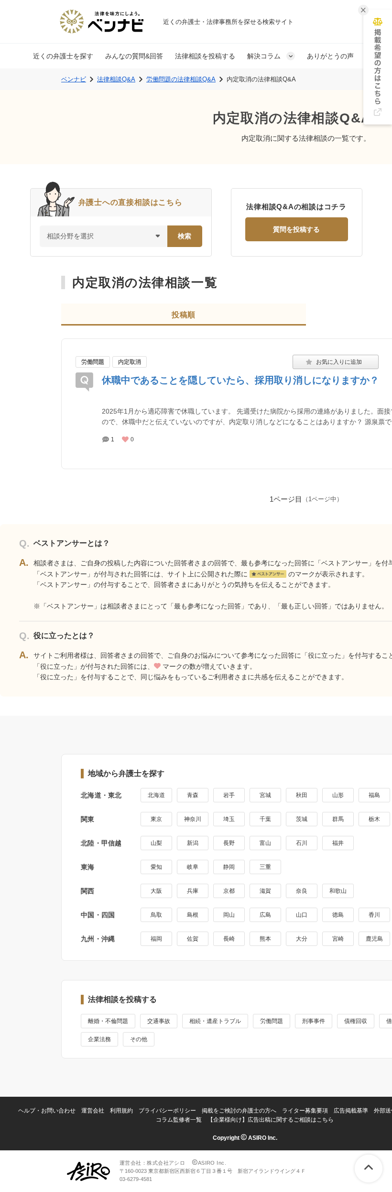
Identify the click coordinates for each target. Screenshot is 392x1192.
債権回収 (355, 1021)
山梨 (156, 843)
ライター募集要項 (305, 1110)
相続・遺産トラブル (215, 1021)
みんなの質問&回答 (134, 56)
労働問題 (92, 362)
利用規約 (121, 1110)
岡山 (229, 914)
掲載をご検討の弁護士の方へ (239, 1110)
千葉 (265, 819)
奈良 (301, 891)
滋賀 (265, 891)
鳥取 (156, 914)
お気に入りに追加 (336, 362)
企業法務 (99, 1039)
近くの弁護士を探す (63, 56)
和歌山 (338, 891)
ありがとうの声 (330, 56)
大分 (301, 938)
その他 (138, 1039)
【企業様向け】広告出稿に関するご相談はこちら (270, 1119)
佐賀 (192, 938)
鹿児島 (374, 938)
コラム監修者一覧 (179, 1119)
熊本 (265, 938)
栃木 (374, 819)
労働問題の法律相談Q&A (181, 79)
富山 (265, 843)
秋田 (301, 795)
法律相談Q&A (116, 79)
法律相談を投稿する (205, 56)
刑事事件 (313, 1021)
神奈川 (192, 819)
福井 (338, 843)
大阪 (156, 891)
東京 (156, 819)
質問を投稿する (296, 229)
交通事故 (158, 1021)
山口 (301, 914)
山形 (338, 795)
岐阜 (192, 867)
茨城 (301, 819)
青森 (192, 795)
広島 (265, 914)
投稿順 (183, 315)
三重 (265, 867)
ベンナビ (73, 79)
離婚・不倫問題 (108, 1021)
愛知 (156, 867)
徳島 (338, 914)
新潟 (192, 843)
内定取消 (129, 362)
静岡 (229, 867)
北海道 (156, 795)
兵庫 (192, 891)
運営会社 (92, 1110)
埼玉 (229, 819)
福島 (374, 795)
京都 (229, 891)
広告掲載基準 (351, 1110)
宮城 (265, 795)
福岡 (156, 938)
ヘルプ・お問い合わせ (47, 1110)
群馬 (338, 819)
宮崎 (338, 938)
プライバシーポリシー (167, 1110)
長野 (229, 843)
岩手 (229, 795)
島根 (192, 914)
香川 (374, 914)
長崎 (229, 938)
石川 (301, 843)
